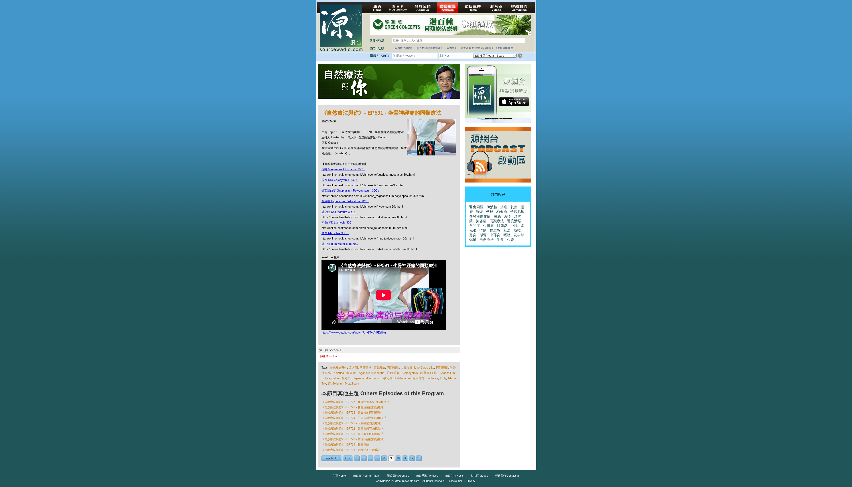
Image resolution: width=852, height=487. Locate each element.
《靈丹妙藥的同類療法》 (428, 48)
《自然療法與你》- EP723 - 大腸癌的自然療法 (351, 423)
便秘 (489, 212)
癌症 (477, 48)
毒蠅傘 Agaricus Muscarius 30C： (343, 169)
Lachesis (432, 378)
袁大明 (353, 367)
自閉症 (474, 226)
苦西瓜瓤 (393, 373)
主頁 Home (339, 475)
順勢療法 (379, 367)
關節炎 (502, 226)
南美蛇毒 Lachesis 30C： (337, 222)
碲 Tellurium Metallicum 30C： (341, 243)
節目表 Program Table (366, 475)
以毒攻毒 (406, 367)
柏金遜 (501, 212)
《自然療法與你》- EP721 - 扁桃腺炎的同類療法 (352, 434)
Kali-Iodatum (402, 378)
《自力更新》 (452, 48)
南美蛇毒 (418, 378)
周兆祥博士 (487, 48)
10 (398, 458)
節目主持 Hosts (454, 475)
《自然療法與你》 (402, 48)
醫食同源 (476, 207)
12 (411, 458)
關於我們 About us (398, 475)
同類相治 (393, 367)
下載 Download (328, 356)
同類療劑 (442, 367)
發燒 (479, 212)
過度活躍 (514, 221)
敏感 (497, 216)
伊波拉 (492, 207)
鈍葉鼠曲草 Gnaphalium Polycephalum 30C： (350, 190)
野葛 (443, 378)
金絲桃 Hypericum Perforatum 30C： (345, 201)
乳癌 (514, 207)
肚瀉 (507, 230)
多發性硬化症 (480, 216)
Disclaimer (455, 481)
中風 (514, 226)
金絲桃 (346, 378)
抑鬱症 (481, 221)
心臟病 (488, 226)
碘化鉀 (387, 378)
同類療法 (365, 367)
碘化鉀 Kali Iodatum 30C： (338, 212)
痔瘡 (483, 230)
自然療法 (486, 240)
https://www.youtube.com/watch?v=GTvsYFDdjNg (353, 332)
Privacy (470, 481)
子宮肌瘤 (517, 212)
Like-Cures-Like (424, 367)
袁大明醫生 (467, 48)
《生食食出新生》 (505, 48)
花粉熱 (519, 235)
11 (404, 458)
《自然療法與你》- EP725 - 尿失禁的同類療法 (351, 412)
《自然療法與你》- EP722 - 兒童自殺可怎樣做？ (352, 428)
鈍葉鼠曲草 (428, 373)
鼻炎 (472, 235)
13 (418, 458)
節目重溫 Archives (427, 475)
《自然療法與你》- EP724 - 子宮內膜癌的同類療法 (354, 418)
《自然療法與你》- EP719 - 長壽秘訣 (345, 444)
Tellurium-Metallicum (346, 383)
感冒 (483, 235)
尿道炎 (495, 230)
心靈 (510, 240)
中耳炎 (495, 235)
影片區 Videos (479, 475)
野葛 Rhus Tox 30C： (335, 233)
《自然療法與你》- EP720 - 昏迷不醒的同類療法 (352, 439)
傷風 (472, 240)
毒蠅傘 (351, 373)
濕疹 (507, 216)
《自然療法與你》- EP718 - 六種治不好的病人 (351, 450)
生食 (500, 240)
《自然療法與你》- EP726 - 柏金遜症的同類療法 (352, 407)
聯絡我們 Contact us (507, 475)
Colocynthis (410, 373)
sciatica (339, 373)
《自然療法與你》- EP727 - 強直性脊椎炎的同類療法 (355, 402)
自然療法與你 (338, 367)
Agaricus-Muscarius (371, 373)
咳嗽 (517, 230)
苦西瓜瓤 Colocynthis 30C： (339, 180)
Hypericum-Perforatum (367, 378)
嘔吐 (507, 235)
